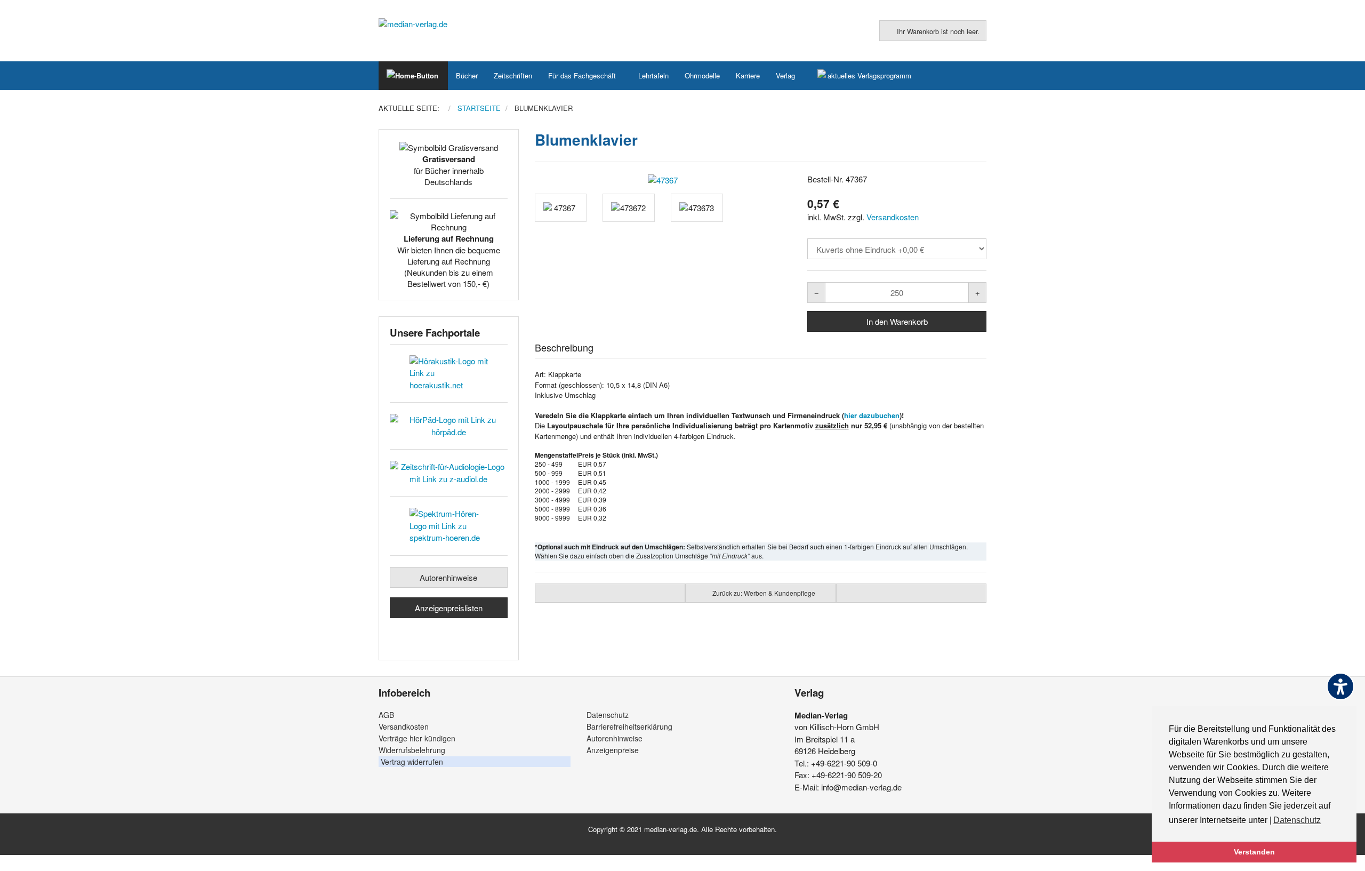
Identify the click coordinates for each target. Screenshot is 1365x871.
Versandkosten (892, 216)
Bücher (467, 75)
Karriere (748, 75)
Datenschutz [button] (1297, 820)
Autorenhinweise (448, 577)
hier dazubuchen (872, 415)
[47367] (663, 179)
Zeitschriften (513, 75)
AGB (386, 714)
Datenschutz (608, 714)
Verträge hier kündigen (417, 738)
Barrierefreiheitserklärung (629, 726)
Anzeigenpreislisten (449, 607)
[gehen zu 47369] (610, 593)
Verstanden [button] (1254, 852)
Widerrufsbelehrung (412, 750)
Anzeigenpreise (613, 750)
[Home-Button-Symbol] (413, 75)
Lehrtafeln (653, 75)
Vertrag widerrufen (412, 761)
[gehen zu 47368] (911, 593)
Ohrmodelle (702, 75)
